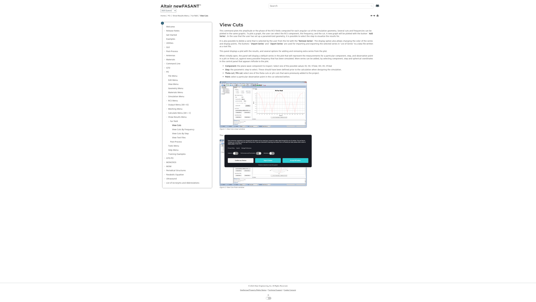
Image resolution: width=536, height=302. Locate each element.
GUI (168, 47)
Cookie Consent (290, 290)
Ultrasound (171, 178)
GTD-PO (170, 158)
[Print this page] (378, 16)
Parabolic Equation (175, 174)
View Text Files (179, 137)
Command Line (173, 63)
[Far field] (372, 16)
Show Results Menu (181, 16)
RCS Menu (173, 100)
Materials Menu (175, 92)
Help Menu (173, 150)
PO (169, 16)
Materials (170, 59)
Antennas (170, 55)
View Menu (173, 84)
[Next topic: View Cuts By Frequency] (374, 16)
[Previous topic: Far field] (372, 16)
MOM (168, 166)
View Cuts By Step (180, 133)
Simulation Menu (176, 96)
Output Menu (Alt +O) (178, 104)
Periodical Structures (176, 170)
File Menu (172, 76)
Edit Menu (173, 80)
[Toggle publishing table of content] (162, 23)
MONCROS (171, 162)
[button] (165, 26)
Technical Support (275, 290)
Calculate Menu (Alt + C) (179, 113)
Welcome (170, 26)
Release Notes (173, 30)
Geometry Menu (175, 88)
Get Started (171, 35)
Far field (194, 16)
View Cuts (204, 16)
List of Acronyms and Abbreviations (182, 182)
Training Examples (177, 154)
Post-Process (172, 51)
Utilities (169, 43)
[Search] (371, 6)
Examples (170, 39)
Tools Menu (173, 145)
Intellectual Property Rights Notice (253, 290)
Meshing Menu (175, 109)
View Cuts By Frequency (183, 129)
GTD (168, 67)
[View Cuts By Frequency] (374, 16)
